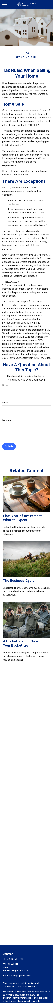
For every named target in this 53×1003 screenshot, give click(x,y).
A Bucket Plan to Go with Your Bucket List (23, 643)
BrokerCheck (31, 986)
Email (5, 402)
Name (5, 385)
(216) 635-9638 (16, 959)
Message (7, 420)
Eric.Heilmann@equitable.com (17, 975)
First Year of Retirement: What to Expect (23, 518)
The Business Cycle (18, 581)
